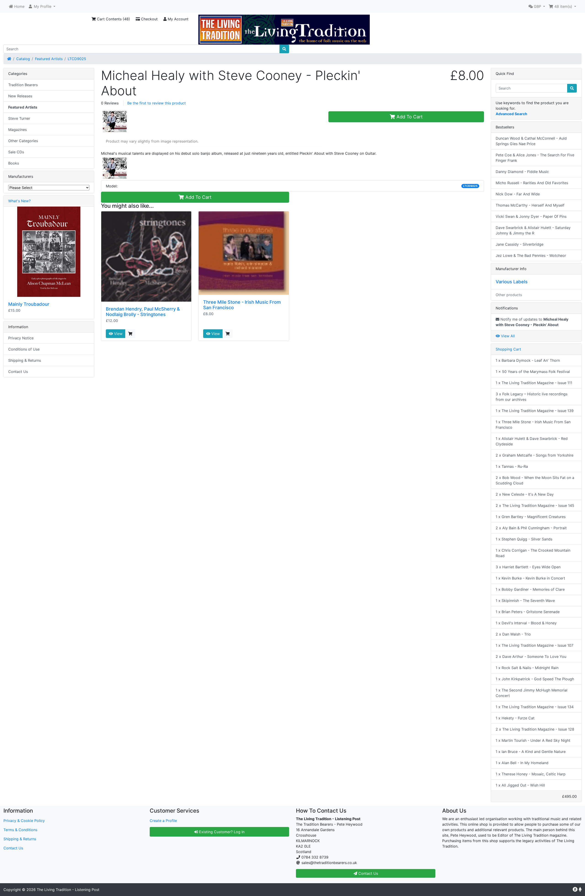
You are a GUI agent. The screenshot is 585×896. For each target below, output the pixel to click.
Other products (509, 294)
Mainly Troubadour (28, 304)
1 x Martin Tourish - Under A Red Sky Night (533, 740)
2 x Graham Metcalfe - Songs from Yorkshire (534, 455)
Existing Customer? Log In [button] (221, 832)
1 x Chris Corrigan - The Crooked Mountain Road (533, 553)
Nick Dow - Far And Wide (518, 194)
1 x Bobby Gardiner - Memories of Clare (530, 589)
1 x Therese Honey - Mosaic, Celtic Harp (531, 774)
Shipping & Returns (24, 360)
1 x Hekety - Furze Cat (515, 718)
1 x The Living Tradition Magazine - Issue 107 (534, 645)
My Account (178, 19)
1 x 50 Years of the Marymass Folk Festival (533, 371)
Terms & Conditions (20, 829)
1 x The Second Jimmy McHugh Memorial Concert (531, 693)
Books (13, 163)
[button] (41, 6)
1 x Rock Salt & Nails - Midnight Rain (527, 667)
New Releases (20, 96)
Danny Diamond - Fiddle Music (522, 171)
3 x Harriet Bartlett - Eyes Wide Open (528, 567)
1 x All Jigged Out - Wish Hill (520, 785)
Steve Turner (19, 118)
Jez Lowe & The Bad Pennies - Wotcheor (531, 255)
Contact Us (18, 371)
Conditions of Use (24, 349)
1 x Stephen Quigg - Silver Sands (524, 539)
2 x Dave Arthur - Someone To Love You (531, 656)
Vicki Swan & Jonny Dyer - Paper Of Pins (531, 216)
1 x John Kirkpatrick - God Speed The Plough (535, 679)
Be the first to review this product (156, 103)
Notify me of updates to (532, 322)
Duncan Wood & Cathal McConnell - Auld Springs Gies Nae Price (531, 141)
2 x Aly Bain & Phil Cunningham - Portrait (531, 528)
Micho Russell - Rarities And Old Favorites (532, 183)
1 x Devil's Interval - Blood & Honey (526, 623)
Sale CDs (16, 152)
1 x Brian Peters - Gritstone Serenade (528, 611)
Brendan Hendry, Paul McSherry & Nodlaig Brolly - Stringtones (143, 311)
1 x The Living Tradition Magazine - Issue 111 (534, 382)
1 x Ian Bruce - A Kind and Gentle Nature (531, 751)
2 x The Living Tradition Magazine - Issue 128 (535, 729)
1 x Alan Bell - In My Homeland (522, 762)
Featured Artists (49, 58)
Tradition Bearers (23, 84)
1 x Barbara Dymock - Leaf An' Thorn (528, 360)
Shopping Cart (508, 349)
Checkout (149, 19)
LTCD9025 (77, 58)
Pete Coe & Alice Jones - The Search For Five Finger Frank (535, 158)
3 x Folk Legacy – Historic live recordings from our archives (531, 397)
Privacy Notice (21, 338)
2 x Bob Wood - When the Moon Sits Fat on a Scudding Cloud (535, 480)
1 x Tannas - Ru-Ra (512, 466)
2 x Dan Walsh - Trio (513, 634)
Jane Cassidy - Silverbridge (519, 244)
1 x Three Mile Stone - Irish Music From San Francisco (533, 425)
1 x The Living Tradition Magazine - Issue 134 (535, 707)
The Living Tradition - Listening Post (68, 889)
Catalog (23, 58)
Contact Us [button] (367, 873)
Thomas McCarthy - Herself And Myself (530, 205)
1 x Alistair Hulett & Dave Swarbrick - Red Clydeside (532, 441)
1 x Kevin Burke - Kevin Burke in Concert (530, 578)
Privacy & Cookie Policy (24, 820)
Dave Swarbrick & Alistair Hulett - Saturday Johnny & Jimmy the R (533, 230)
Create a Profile (163, 820)
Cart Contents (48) (113, 19)
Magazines (17, 129)
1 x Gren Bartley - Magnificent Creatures (531, 516)
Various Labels (512, 281)
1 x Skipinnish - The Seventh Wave (525, 600)
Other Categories (23, 140)
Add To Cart (409, 117)
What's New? (19, 201)
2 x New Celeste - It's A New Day (525, 494)
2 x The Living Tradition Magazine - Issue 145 (535, 505)
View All (507, 336)
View (117, 333)
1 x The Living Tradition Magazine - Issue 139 (535, 410)
